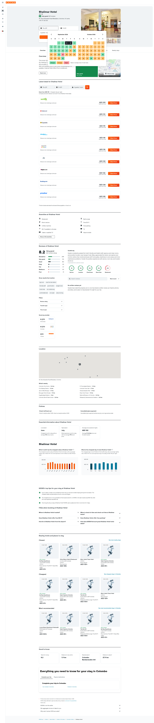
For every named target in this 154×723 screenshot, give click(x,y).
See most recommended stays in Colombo (109, 608)
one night (52, 293)
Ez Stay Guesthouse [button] (45, 561)
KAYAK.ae (41, 719)
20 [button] (51, 54)
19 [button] (74, 50)
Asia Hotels (52, 719)
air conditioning (50, 289)
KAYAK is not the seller (47, 705)
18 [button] (70, 50)
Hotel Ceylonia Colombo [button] (107, 561)
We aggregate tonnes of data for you (51, 708)
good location (50, 286)
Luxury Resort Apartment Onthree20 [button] (49, 627)
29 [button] (59, 58)
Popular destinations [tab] (59, 677)
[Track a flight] (3, 22)
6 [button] (51, 47)
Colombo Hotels (70, 719)
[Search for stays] (3, 10)
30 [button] (63, 58)
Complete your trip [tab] (46, 677)
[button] (2, 2)
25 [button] (70, 54)
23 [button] (63, 54)
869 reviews (52, 16)
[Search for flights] (3, 7)
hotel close (42, 289)
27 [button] (51, 58)
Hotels (46, 719)
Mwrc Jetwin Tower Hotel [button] (87, 559)
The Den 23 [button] (83, 595)
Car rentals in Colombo (48, 687)
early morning (59, 293)
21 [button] (55, 54)
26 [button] (74, 54)
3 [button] (66, 43)
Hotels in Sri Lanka (61, 719)
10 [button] (66, 47)
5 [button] (74, 43)
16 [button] (62, 50)
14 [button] (55, 50)
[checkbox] (47, 320)
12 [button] (74, 47)
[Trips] (3, 26)
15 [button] (59, 50)
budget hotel (59, 286)
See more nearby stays (115, 540)
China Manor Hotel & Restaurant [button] (68, 559)
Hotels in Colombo (72, 687)
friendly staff (43, 286)
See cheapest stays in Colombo (112, 574)
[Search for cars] (3, 14)
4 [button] (70, 43)
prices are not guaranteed (70, 700)
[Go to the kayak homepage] (11, 2)
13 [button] (51, 50)
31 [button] (102, 58)
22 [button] (59, 54)
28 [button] (55, 58)
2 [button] (62, 43)
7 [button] (91, 47)
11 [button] (70, 47)
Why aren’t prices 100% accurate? (50, 711)
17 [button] (66, 50)
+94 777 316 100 (43, 20)
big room (42, 282)
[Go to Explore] (3, 18)
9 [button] (62, 47)
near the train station (51, 282)
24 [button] (66, 54)
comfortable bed (44, 293)
